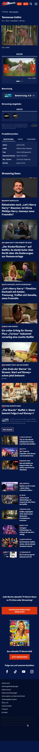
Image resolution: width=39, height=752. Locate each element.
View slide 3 (22, 81)
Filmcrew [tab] (31, 139)
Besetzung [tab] (8, 139)
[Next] (33, 68)
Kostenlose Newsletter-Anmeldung (19, 610)
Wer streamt (13, 12)
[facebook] (7, 671)
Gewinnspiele (7, 706)
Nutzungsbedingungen (10, 686)
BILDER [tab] (19, 54)
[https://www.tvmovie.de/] (9, 4)
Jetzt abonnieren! (20, 657)
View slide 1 (18, 81)
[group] (19, 70)
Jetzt (19, 4)
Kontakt (4, 712)
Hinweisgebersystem (9, 699)
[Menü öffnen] (36, 4)
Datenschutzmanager (9, 693)
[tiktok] (15, 671)
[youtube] (23, 671)
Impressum (6, 683)
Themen (5, 709)
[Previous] (6, 68)
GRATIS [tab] (19, 109)
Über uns (5, 702)
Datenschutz (6, 689)
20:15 (26, 4)
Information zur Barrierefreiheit (13, 696)
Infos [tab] (20, 139)
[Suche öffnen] (31, 4)
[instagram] (32, 671)
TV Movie (5, 12)
